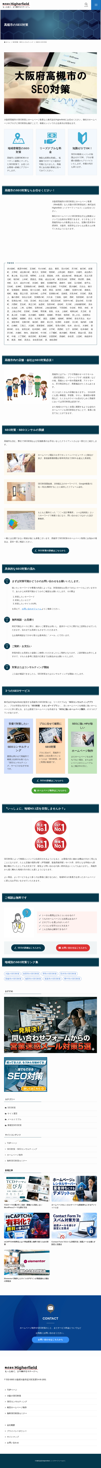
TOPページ (12, 1143)
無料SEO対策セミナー (17, 1161)
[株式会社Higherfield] (16, 5)
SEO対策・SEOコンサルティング (22, 1149)
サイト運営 (12, 1113)
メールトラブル (14, 1119)
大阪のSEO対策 (14, 1396)
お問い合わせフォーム (32, 609)
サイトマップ (13, 1437)
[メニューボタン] (96, 5)
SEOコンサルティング (17, 1402)
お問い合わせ (13, 1443)
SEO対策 (12, 1108)
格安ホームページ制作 (17, 1407)
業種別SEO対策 (15, 1125)
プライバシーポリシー (17, 1431)
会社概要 (11, 1425)
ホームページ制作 (15, 1155)
